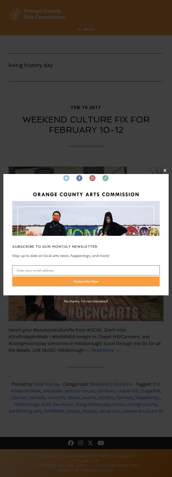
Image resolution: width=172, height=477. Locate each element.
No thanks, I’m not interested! (86, 301)
